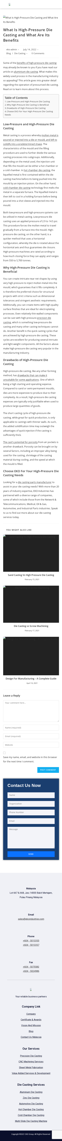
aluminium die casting (26, 71)
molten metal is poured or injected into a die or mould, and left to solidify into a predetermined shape (30, 140)
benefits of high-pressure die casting (37, 62)
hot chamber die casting (37, 170)
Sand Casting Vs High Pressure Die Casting (31, 575)
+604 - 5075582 (31, 966)
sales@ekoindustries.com (31, 919)
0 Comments (38, 53)
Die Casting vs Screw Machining (31, 626)
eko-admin (11, 49)
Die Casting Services (31, 1084)
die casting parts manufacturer (35, 482)
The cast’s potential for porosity (20, 442)
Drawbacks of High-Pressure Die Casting (26, 108)
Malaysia (31, 888)
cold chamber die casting (16, 187)
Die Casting (19, 53)
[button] (32, 4)
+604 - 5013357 (31, 945)
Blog (8, 53)
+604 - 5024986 (31, 971)
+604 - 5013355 (31, 940)
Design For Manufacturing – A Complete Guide (31, 678)
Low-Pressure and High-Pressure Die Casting (28, 101)
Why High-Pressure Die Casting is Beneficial (28, 104)
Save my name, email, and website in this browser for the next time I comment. (30, 759)
